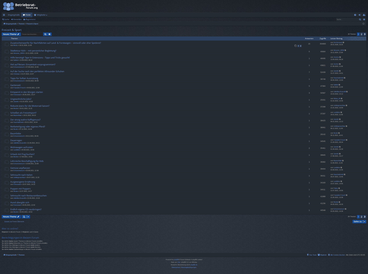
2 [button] (361, 34)
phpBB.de (194, 265)
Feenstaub (17, 94)
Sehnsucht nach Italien (21, 174)
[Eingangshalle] (20, 6)
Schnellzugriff (4, 15)
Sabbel (15, 60)
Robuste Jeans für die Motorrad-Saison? (29, 105)
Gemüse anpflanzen (20, 167)
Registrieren (31, 19)
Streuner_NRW (18, 53)
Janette (336, 71)
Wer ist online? (10, 228)
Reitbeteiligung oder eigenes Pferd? (27, 126)
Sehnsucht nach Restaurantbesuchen (28, 195)
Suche (6, 19)
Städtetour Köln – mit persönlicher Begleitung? (33, 50)
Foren (28, 15)
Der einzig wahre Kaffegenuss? (25, 119)
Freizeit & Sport (12, 30)
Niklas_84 (337, 98)
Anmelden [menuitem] (360, 15)
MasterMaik (17, 115)
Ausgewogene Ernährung (22, 181)
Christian (16, 74)
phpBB (176, 259)
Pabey (336, 188)
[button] (364, 34)
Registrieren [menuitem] (364, 15)
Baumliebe (15, 133)
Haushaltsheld (338, 78)
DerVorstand (338, 42)
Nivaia (15, 191)
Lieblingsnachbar (339, 105)
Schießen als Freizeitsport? (23, 112)
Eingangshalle (14, 15)
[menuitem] (355, 15)
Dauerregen (16, 140)
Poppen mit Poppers (20, 188)
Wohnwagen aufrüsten (21, 147)
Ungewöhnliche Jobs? (20, 98)
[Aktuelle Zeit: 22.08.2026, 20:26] (363, 23)
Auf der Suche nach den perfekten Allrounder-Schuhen (37, 71)
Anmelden (17, 19)
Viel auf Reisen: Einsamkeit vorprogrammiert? (32, 64)
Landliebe (337, 112)
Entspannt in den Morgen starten (26, 92)
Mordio (15, 108)
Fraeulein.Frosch (19, 88)
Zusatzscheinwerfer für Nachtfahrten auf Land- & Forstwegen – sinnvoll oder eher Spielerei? (55, 42)
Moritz (15, 45)
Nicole (15, 129)
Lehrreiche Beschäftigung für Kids (27, 161)
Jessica (336, 57)
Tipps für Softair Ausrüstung (24, 78)
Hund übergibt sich (19, 202)
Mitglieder (41, 15)
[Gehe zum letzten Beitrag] (344, 42)
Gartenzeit (15, 85)
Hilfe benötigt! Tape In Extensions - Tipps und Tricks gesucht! (40, 57)
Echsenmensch (18, 67)
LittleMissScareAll (340, 91)
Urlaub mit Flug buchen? (22, 154)
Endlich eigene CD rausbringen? (25, 209)
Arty (179, 262)
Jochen (336, 64)
